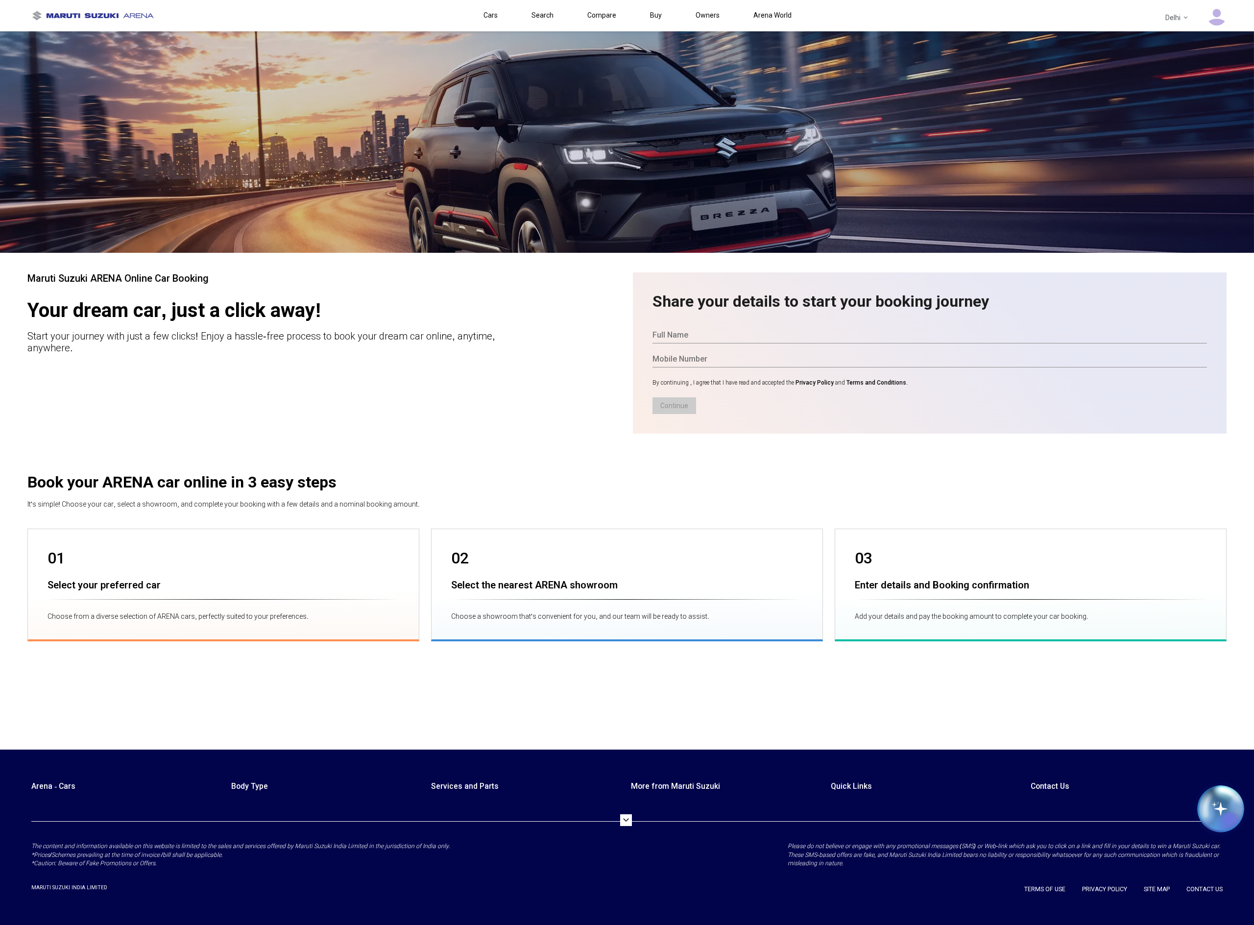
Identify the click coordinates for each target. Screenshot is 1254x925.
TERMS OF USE (1044, 889)
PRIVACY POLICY (1104, 889)
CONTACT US (1204, 889)
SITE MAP (1157, 889)
